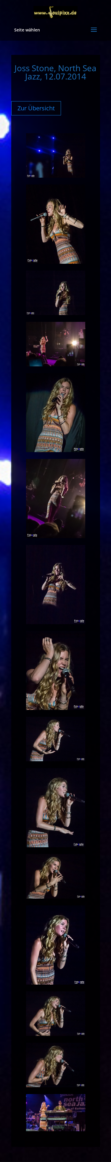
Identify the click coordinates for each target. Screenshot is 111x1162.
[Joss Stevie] (55, 1129)
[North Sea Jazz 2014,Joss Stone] (55, 176)
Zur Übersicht (36, 108)
